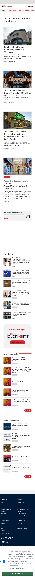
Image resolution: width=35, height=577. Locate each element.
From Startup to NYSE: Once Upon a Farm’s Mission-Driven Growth (20, 359)
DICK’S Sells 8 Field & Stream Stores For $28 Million (18, 91)
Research (3, 526)
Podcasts (14, 363)
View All (28, 410)
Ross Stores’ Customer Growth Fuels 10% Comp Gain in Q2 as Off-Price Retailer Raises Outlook (21, 272)
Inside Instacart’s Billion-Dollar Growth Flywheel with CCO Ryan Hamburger (21, 401)
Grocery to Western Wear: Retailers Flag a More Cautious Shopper (21, 303)
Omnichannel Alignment (23, 515)
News (5, 61)
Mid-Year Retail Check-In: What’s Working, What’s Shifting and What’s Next (21, 467)
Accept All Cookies (17, 573)
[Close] (33, 549)
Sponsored (3, 515)
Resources (15, 429)
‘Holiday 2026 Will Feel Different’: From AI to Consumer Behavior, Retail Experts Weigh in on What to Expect (22, 293)
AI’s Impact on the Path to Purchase (19, 457)
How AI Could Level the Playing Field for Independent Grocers (21, 391)
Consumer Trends (22, 504)
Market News (21, 502)
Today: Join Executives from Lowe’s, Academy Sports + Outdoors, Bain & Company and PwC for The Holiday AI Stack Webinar (21, 261)
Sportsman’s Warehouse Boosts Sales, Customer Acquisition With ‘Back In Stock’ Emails (16, 135)
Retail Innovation (21, 511)
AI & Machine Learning (23, 509)
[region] (17, 561)
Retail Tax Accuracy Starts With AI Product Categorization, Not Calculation (16, 184)
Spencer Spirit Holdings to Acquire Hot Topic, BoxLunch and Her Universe (21, 314)
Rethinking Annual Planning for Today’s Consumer (21, 446)
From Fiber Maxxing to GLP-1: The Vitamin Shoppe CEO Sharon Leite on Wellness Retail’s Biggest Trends (21, 370)
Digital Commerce (22, 513)
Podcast (3, 511)
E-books (3, 530)
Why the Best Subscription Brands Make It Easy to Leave (21, 380)
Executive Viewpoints (6, 509)
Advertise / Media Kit (22, 528)
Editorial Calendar (22, 526)
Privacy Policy (14, 565)
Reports (2, 528)
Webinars (3, 523)
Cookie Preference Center (17, 568)
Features (6, 148)
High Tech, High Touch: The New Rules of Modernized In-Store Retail (21, 425)
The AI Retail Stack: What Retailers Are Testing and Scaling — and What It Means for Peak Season (21, 436)
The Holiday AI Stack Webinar (14, 10)
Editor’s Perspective (5, 507)
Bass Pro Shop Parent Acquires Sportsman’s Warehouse (14, 49)
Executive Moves (21, 507)
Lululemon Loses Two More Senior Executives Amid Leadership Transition (21, 282)
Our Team (20, 523)
